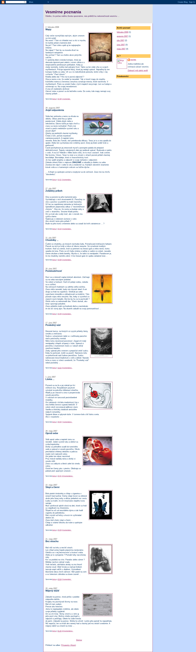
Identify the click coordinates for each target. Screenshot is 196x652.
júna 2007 (121, 45)
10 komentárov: (67, 476)
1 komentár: (66, 99)
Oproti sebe (51, 433)
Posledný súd (53, 325)
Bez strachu (52, 541)
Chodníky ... (51, 240)
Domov (79, 640)
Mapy (48, 29)
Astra (133, 60)
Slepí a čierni (52, 487)
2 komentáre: (67, 229)
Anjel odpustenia (54, 110)
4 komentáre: (67, 530)
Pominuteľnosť (53, 271)
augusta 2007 (122, 36)
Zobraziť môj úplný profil (138, 70)
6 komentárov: (67, 368)
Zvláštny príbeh (53, 190)
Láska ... (49, 379)
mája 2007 (121, 49)
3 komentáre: (66, 179)
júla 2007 (120, 40)
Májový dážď (52, 590)
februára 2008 (122, 32)
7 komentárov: (67, 422)
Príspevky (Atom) (68, 645)
